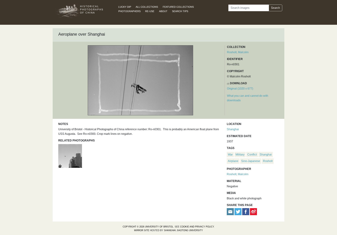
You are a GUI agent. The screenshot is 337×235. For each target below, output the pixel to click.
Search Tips (180, 11)
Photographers (129, 11)
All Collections (147, 6)
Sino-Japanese (250, 161)
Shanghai (233, 129)
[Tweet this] (238, 211)
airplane (233, 161)
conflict (252, 154)
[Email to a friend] (230, 211)
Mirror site (141, 230)
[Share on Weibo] (253, 211)
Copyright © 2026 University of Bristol (148, 226)
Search (275, 7)
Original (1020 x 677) (240, 88)
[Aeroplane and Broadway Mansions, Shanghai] (70, 155)
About (163, 11)
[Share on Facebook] (245, 211)
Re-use (149, 11)
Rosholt (268, 161)
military (240, 154)
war (230, 154)
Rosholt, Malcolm (238, 52)
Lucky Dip (124, 6)
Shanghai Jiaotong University (183, 230)
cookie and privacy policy (197, 226)
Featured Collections (178, 6)
